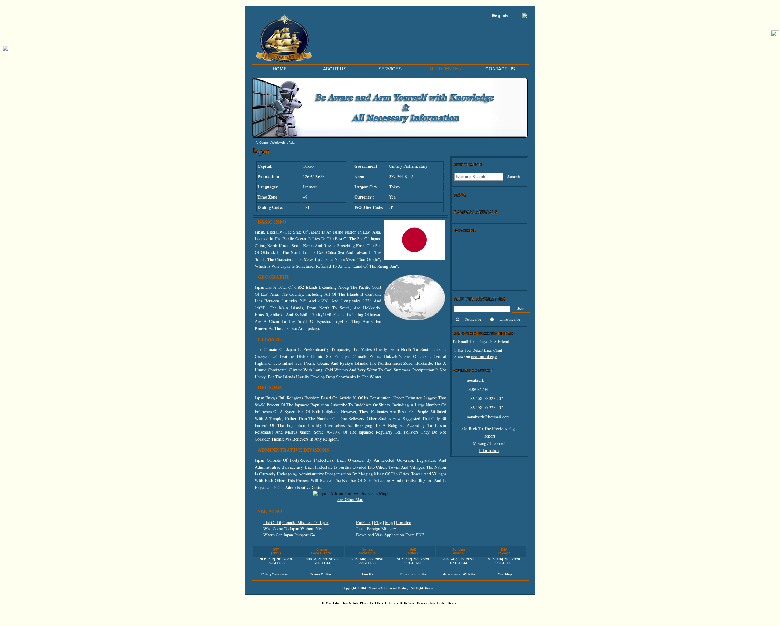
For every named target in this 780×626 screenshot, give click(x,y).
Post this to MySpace (463, 613)
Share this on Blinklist (408, 613)
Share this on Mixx (372, 613)
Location (403, 522)
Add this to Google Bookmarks (280, 613)
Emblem (363, 522)
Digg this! (298, 613)
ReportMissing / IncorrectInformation (489, 443)
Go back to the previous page (489, 428)
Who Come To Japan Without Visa (293, 528)
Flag (378, 522)
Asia (292, 142)
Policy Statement (275, 574)
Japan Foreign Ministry (376, 528)
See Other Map (350, 499)
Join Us (367, 574)
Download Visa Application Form (385, 535)
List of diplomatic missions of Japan (296, 522)
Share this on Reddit (335, 613)
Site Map (505, 574)
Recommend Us (413, 574)
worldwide (278, 142)
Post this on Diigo (426, 613)
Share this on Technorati (390, 613)
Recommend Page (484, 356)
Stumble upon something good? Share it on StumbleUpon (353, 613)
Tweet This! (317, 613)
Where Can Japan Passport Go (289, 535)
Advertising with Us (459, 574)
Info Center (261, 142)
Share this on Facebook (445, 613)
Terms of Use (321, 574)
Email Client (493, 350)
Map (389, 522)
